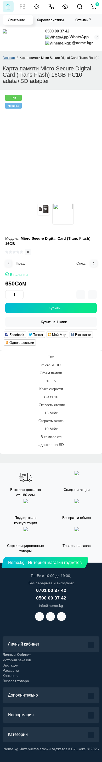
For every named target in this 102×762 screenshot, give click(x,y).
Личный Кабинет (17, 655)
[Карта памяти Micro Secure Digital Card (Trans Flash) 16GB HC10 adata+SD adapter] (44, 209)
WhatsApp (79, 37)
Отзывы (83, 19)
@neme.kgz (82, 43)
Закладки (10, 665)
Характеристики (50, 20)
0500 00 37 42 (57, 31)
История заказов (17, 660)
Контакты (10, 676)
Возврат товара (16, 681)
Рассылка (11, 670)
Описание (16, 20)
